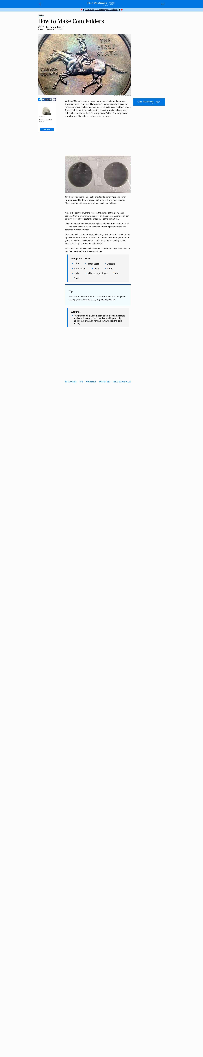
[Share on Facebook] (39, 99)
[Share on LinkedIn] (47, 99)
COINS (41, 15)
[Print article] (54, 99)
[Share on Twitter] (43, 99)
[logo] (101, 3)
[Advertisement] (98, 139)
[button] (40, 4)
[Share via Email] (50, 99)
